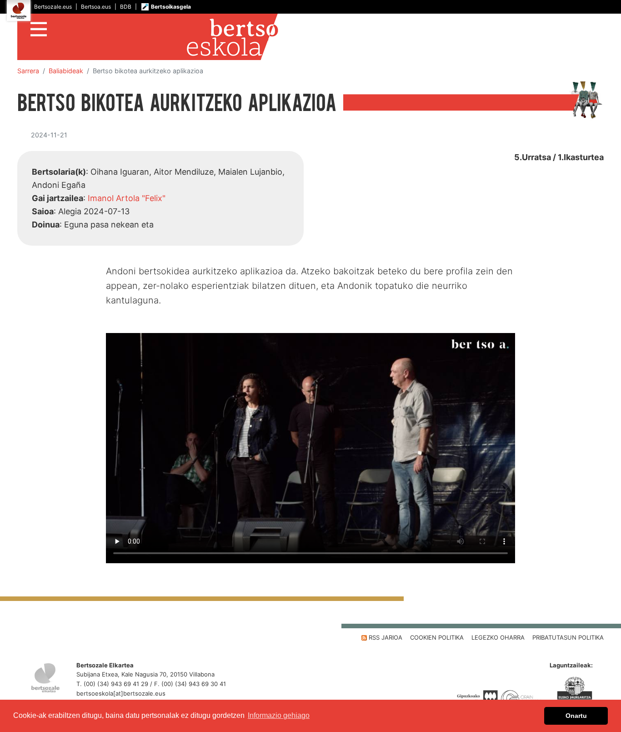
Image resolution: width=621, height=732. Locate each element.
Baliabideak (66, 71)
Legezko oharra (498, 637)
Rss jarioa (384, 637)
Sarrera (28, 71)
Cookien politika (437, 637)
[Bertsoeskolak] (310, 37)
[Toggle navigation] (39, 27)
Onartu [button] (576, 715)
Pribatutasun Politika (568, 637)
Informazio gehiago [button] (279, 715)
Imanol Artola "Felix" (126, 198)
